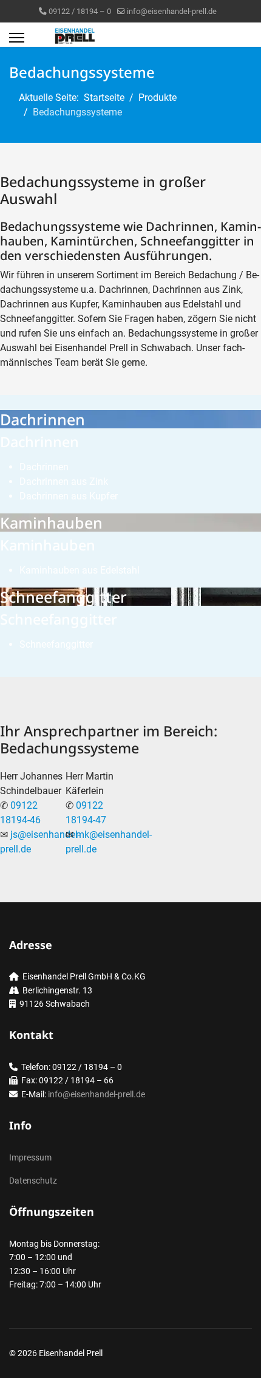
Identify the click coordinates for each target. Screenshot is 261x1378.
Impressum (30, 1157)
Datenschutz (33, 1180)
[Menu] (16, 37)
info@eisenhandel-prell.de (172, 11)
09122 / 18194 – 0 (80, 11)
